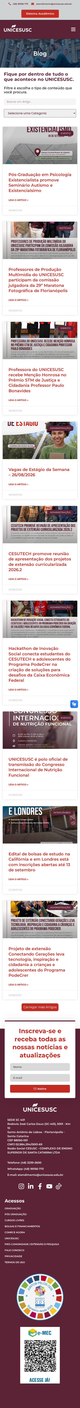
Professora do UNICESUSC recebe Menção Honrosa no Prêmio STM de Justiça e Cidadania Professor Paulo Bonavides (37, 380)
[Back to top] (67, 1381)
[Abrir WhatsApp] (70, 1398)
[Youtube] (49, 1186)
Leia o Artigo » (18, 200)
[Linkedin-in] (31, 1186)
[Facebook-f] (40, 1186)
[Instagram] (21, 1186)
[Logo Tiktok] (59, 1186)
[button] (73, 29)
